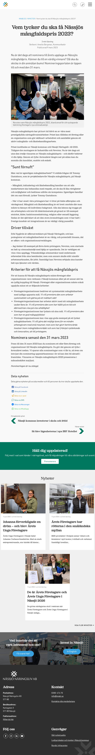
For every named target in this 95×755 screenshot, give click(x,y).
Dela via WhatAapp (21, 409)
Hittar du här (8, 719)
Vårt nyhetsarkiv (58, 735)
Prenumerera (50, 461)
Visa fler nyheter (84, 625)
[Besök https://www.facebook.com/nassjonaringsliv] (5, 736)
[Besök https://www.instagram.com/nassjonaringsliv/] (11, 736)
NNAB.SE (22, 18)
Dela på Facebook (21, 387)
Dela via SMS (19, 400)
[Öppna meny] (90, 4)
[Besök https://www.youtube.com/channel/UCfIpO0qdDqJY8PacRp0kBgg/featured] (22, 736)
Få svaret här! (23, 653)
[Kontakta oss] (82, 4)
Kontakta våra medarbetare (63, 701)
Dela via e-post (20, 396)
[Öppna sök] (74, 4)
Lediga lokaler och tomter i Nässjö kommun (70, 740)
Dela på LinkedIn (20, 391)
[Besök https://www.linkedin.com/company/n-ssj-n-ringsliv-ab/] (16, 736)
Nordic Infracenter (59, 745)
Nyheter (31, 18)
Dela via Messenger (22, 404)
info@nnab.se (57, 696)
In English (72, 651)
